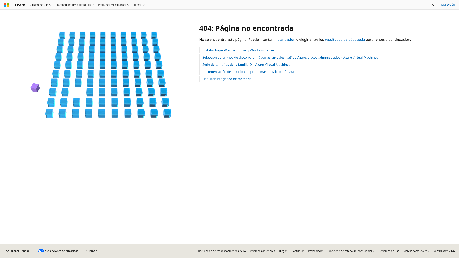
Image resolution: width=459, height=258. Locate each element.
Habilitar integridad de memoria (227, 79)
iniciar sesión (284, 39)
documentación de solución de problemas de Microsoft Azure (249, 72)
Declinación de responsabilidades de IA (222, 251)
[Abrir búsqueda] (433, 5)
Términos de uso (389, 251)
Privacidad (314, 251)
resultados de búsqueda (345, 39)
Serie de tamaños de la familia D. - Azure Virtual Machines (246, 64)
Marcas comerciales (415, 251)
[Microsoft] (6, 5)
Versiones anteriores (262, 251)
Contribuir (298, 251)
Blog (282, 251)
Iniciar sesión (447, 4)
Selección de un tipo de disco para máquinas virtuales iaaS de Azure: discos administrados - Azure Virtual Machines (290, 57)
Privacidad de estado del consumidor (350, 251)
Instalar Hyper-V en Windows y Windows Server (238, 50)
